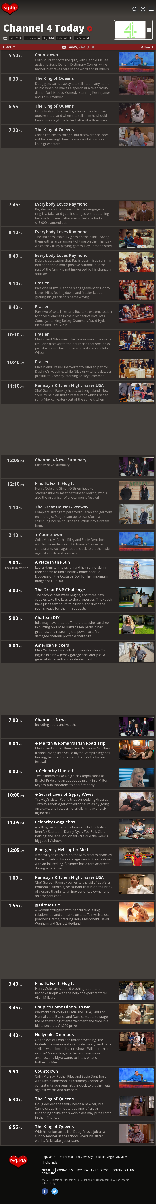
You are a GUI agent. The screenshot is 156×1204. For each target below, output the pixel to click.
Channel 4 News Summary (61, 459)
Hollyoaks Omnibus (54, 1034)
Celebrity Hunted (56, 770)
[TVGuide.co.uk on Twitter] (54, 1191)
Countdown (46, 55)
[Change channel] (133, 30)
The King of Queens (54, 78)
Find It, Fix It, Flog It (54, 483)
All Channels (49, 1162)
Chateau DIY (47, 617)
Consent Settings (124, 1170)
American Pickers (52, 645)
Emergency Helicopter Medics (64, 849)
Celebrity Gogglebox (55, 822)
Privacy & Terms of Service (92, 1170)
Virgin (110, 1157)
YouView (121, 1157)
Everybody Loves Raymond (61, 204)
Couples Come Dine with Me (62, 1007)
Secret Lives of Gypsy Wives (66, 794)
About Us (48, 1170)
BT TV (57, 1157)
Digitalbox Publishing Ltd (65, 1180)
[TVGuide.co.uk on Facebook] (45, 1191)
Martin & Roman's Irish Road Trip (72, 743)
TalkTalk (99, 1157)
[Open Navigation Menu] (151, 9)
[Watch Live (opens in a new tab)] (89, 27)
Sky (90, 1157)
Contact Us (65, 1170)
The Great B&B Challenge (60, 590)
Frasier (42, 283)
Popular (47, 1157)
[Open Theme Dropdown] (143, 9)
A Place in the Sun (52, 562)
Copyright (48, 1173)
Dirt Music (49, 905)
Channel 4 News (50, 719)
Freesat (68, 1157)
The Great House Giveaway (61, 507)
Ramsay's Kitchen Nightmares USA (69, 385)
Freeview (81, 1157)
